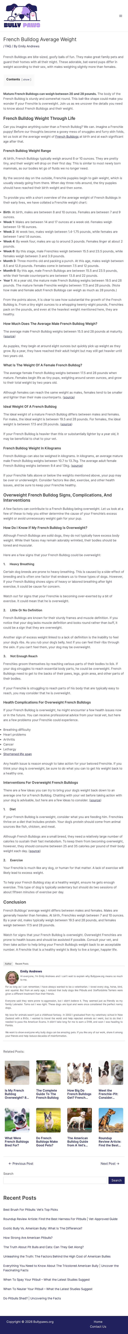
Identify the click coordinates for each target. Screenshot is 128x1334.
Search (8, 1173)
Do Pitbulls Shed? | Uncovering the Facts (32, 1298)
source (9, 336)
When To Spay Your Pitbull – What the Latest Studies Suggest (46, 1279)
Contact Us (98, 1326)
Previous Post (20, 1163)
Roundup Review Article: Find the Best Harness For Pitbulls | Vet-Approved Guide (60, 1219)
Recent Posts (21, 964)
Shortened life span (17, 754)
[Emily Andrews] (12, 977)
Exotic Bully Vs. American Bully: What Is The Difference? (42, 1228)
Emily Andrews (31, 971)
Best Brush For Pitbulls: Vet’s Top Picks (30, 1209)
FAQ (8, 46)
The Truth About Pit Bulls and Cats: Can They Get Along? (43, 1247)
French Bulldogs (67, 136)
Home (98, 1321)
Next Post (110, 1163)
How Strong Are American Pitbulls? (27, 1237)
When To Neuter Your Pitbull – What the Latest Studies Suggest (47, 1289)
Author (8, 964)
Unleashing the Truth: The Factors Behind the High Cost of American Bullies (56, 1256)
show (26, 79)
